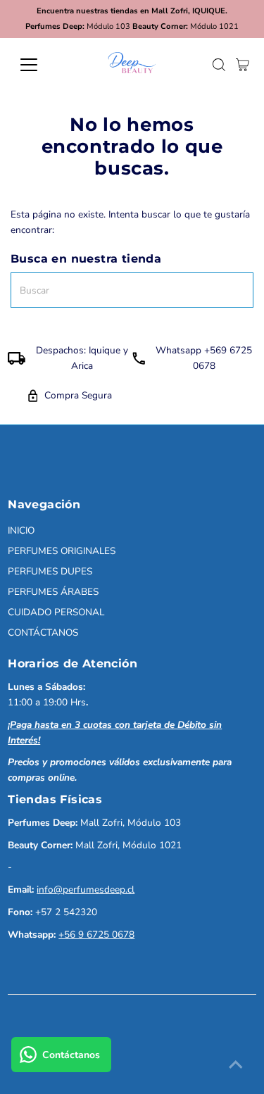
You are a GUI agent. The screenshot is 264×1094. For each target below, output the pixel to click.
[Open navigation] (39, 64)
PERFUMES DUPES (50, 571)
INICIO (21, 530)
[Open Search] (219, 64)
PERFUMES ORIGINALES (61, 551)
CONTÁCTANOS (43, 632)
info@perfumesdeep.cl (85, 889)
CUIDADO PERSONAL (56, 612)
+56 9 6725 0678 (96, 934)
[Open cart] (242, 65)
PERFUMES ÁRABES (53, 591)
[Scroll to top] (236, 1066)
